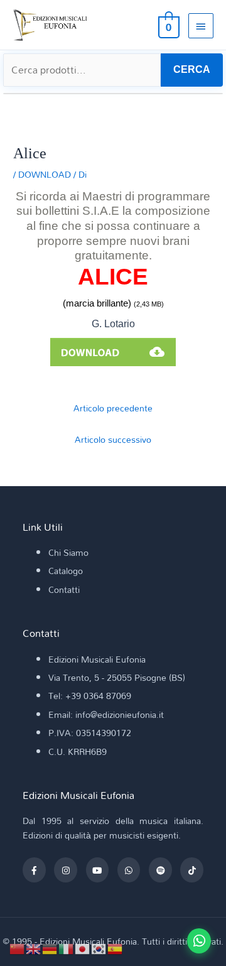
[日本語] (83, 947)
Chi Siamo (68, 552)
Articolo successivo (113, 439)
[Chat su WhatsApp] (199, 940)
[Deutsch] (50, 947)
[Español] (115, 947)
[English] (34, 947)
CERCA (191, 69)
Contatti (64, 589)
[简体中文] (17, 947)
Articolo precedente (113, 407)
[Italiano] (66, 947)
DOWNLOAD (44, 174)
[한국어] (99, 947)
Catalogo (65, 570)
